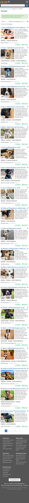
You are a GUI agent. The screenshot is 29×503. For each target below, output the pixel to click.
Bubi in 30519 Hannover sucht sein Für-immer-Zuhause (14, 267)
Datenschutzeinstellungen (17, 485)
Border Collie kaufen (7, 448)
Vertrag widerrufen (14, 479)
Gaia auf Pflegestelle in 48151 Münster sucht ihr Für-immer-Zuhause (13, 28)
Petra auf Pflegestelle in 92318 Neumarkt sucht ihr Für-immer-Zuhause (12, 229)
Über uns (6, 483)
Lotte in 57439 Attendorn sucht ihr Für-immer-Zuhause (13, 288)
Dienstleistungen (7, 467)
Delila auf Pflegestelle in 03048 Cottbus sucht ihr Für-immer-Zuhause (13, 208)
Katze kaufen (6, 453)
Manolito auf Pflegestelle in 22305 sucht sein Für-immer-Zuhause (14, 249)
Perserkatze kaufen (20, 463)
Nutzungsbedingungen (20, 483)
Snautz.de (3, 8)
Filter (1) (4, 21)
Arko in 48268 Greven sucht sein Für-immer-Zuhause (12, 107)
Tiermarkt (8, 8)
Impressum (11, 483)
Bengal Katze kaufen (20, 455)
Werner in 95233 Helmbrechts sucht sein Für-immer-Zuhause (12, 308)
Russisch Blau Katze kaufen (20, 459)
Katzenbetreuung (6, 474)
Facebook (26, 485)
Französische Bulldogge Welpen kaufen (21, 442)
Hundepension (6, 470)
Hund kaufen (6, 438)
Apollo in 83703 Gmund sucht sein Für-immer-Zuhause (13, 369)
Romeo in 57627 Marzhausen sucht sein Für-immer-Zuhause (14, 389)
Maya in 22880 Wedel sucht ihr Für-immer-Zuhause (12, 349)
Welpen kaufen (19, 438)
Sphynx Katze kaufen (20, 457)
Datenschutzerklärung (6, 485)
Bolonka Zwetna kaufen (8, 443)
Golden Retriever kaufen (8, 440)
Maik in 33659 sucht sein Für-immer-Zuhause (12, 127)
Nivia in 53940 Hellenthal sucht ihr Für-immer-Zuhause (13, 87)
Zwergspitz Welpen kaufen (20, 449)
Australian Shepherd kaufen (7, 446)
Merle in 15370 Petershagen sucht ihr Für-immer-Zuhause (13, 328)
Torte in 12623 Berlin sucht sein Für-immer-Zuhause (12, 48)
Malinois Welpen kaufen (21, 445)
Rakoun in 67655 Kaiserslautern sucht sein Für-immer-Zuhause (13, 67)
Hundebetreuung (6, 469)
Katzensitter (5, 476)
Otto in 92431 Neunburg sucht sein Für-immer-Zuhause (13, 168)
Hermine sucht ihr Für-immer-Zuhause (14, 411)
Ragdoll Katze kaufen (7, 460)
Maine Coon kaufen (7, 462)
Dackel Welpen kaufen (21, 447)
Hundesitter (5, 472)
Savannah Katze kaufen (8, 457)
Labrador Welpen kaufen (21, 440)
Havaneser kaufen (7, 442)
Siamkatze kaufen (7, 458)
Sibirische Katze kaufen (21, 462)
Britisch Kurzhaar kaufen (8, 455)
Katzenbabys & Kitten (21, 453)
